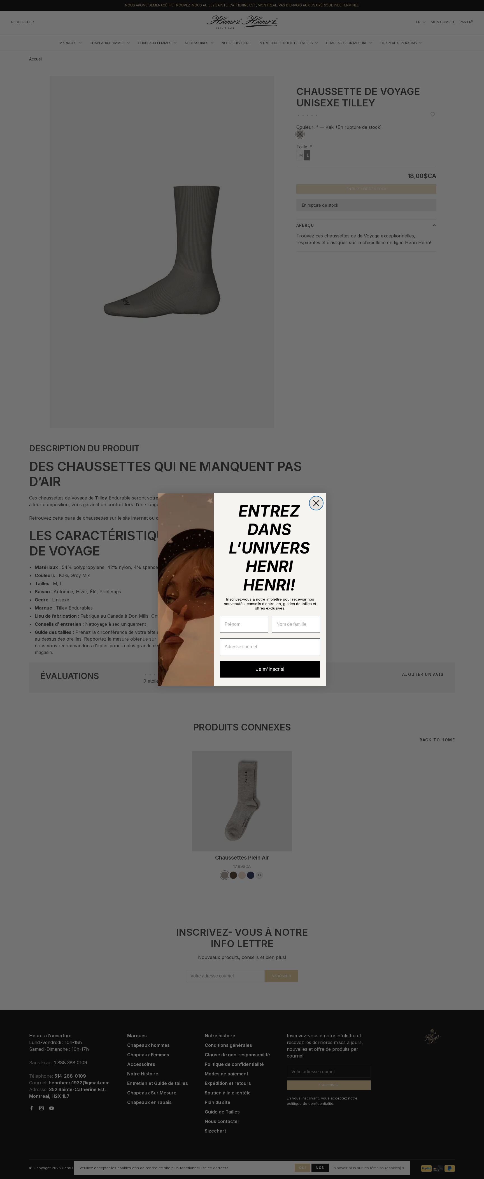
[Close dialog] (316, 503)
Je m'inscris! (270, 669)
